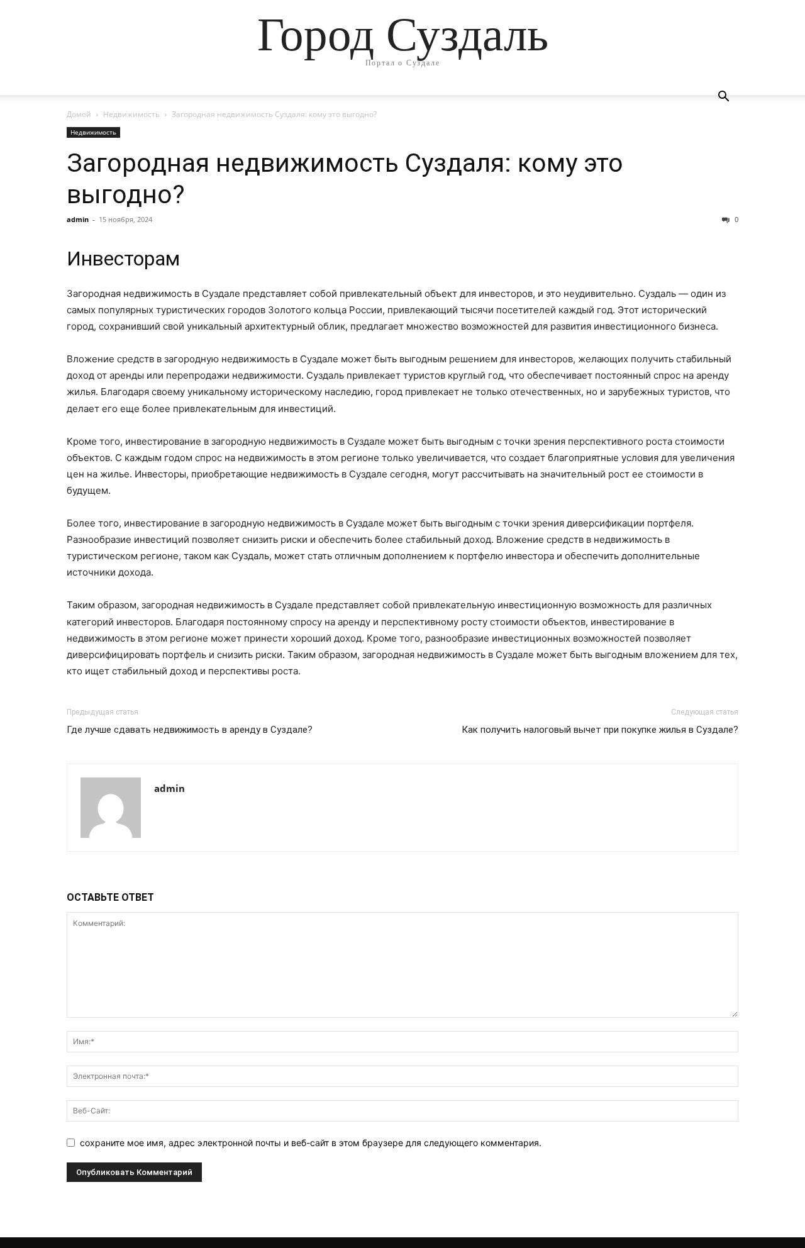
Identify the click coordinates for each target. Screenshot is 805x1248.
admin (78, 219)
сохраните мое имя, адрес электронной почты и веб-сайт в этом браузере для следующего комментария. (310, 1142)
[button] (723, 98)
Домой (79, 114)
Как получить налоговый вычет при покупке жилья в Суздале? (600, 729)
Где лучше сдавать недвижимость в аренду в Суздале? (190, 729)
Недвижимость (131, 114)
